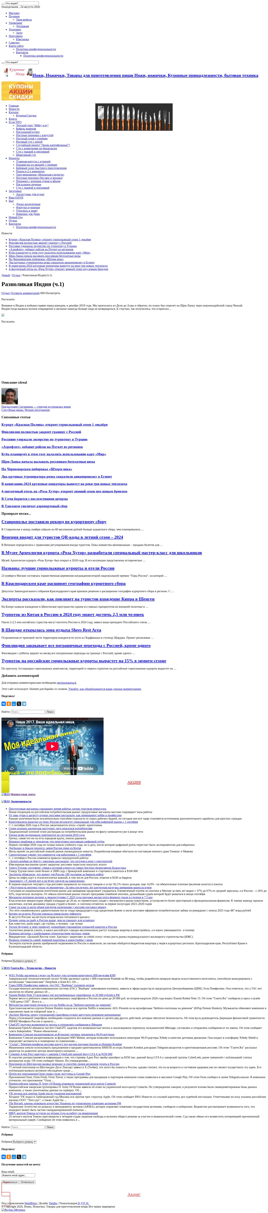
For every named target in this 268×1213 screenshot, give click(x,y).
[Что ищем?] (2, 4)
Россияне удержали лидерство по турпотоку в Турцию (43, 246)
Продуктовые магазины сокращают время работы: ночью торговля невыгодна (57, 808)
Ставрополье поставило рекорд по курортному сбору (53, 521)
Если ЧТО (15, 122)
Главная (14, 105)
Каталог (14, 112)
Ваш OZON (16, 197)
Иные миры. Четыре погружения (25, 410)
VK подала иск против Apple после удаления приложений (45, 1093)
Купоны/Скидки (26, 115)
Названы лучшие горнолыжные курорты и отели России (57, 568)
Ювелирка (22, 39)
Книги (13, 118)
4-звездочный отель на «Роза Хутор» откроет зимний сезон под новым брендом (58, 269)
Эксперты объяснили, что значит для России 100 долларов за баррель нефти (56, 874)
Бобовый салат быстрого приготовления (41, 168)
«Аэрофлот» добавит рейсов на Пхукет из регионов (41, 249)
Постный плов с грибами (32, 138)
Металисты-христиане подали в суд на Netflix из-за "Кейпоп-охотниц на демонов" (60, 1004)
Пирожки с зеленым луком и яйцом (38, 181)
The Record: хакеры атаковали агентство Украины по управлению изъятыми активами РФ (65, 1103)
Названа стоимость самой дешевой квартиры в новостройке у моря (51, 940)
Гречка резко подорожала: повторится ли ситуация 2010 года (47, 835)
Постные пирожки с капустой (34, 135)
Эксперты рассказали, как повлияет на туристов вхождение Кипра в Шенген (78, 599)
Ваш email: (8, 1171)
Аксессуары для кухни (30, 194)
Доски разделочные (28, 204)
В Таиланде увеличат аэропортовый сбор (34, 506)
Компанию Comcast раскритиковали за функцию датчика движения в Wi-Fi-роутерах (61, 1034)
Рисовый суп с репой (29, 141)
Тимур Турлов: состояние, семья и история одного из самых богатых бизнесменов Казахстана (67, 867)
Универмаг (15, 22)
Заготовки (15, 191)
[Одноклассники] (9, 704)
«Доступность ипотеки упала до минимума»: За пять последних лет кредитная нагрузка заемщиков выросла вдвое (80, 887)
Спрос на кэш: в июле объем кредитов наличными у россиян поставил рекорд (57, 907)
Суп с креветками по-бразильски (36, 148)
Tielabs (53, 1203)
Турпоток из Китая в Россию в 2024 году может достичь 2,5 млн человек (72, 614)
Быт (11, 200)
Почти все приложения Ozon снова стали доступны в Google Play (50, 1073)
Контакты (22, 52)
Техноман (15, 29)
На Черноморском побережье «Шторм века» (36, 259)
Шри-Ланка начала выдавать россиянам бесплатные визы (45, 255)
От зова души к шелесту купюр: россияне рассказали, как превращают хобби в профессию (65, 815)
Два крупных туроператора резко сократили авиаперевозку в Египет (52, 262)
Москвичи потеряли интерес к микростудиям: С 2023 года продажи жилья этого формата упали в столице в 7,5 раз (80, 897)
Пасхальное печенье (28, 184)
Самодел (14, 42)
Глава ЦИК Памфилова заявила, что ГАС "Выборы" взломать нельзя (51, 985)
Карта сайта (16, 45)
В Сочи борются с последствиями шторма (34, 499)
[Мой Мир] (14, 704)
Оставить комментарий (25, 293)
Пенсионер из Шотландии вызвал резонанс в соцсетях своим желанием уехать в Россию (64, 1064)
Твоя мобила (24, 19)
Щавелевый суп (26, 154)
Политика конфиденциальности (36, 49)
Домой (5, 275)
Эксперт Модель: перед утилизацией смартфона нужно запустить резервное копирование (65, 1014)
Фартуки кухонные (28, 207)
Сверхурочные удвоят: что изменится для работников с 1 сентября (50, 854)
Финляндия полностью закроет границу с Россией (40, 242)
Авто (19, 32)
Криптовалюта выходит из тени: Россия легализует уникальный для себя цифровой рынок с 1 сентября (73, 821)
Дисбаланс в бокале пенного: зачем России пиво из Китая (45, 848)
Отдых (13, 220)
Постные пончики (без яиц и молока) (39, 177)
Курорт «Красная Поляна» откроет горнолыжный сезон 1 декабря (50, 239)
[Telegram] (24, 704)
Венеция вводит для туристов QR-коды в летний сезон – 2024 (62, 537)
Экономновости (21, 801)
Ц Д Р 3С (83, 1203)
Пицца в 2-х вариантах (30, 171)
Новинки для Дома (28, 214)
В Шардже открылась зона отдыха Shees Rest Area (51, 630)
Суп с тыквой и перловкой (32, 151)
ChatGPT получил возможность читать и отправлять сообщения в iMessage (55, 1024)
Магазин (14, 13)
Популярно (16, 36)
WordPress (30, 1203)
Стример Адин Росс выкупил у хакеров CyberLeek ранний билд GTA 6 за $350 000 (60, 1054)
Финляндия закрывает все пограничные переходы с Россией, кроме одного (76, 645)
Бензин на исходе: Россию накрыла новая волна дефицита (45, 913)
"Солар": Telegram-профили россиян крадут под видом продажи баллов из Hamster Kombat (65, 1044)
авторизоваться (66, 682)
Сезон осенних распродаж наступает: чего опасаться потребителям (50, 828)
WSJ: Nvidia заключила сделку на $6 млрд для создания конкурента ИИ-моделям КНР (62, 975)
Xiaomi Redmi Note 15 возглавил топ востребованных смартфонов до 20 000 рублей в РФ (64, 995)
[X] (19, 704)
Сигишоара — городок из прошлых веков (36, 406)
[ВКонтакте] (3, 704)
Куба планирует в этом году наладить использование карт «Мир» (50, 252)
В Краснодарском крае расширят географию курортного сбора (63, 583)
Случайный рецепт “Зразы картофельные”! (43, 145)
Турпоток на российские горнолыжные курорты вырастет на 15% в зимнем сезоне (83, 660)
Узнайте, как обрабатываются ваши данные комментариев (104, 688)
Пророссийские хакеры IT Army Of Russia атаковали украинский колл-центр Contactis (62, 1083)
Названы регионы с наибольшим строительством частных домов (49, 933)
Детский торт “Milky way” (32, 125)
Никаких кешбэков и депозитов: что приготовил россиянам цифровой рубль (56, 841)
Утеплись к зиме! (27, 210)
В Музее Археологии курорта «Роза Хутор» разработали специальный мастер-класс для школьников (101, 552)
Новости (14, 108)
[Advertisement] (110, 351)
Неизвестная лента (23, 794)
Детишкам (22, 26)
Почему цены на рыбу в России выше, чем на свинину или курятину (52, 920)
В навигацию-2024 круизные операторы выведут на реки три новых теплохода (58, 265)
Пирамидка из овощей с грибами (36, 164)
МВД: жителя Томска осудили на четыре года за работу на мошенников (53, 1113)
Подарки (14, 16)
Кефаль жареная (26, 128)
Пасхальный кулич (28, 131)
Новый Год (16, 217)
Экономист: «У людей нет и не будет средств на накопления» (47, 880)
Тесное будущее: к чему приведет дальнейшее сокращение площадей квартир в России (63, 926)
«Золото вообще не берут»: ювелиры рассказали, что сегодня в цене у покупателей (60, 861)
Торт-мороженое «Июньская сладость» (40, 174)
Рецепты (14, 158)
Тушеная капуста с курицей (33, 161)
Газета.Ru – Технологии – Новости (33, 968)
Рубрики (6, 960)
